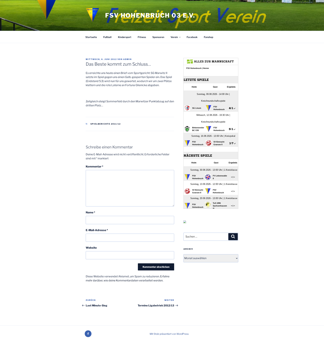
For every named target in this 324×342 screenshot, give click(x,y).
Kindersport (124, 37)
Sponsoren (158, 37)
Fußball (107, 37)
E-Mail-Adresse (97, 230)
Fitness (142, 37)
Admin (127, 59)
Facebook (192, 37)
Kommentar (94, 166)
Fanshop (208, 37)
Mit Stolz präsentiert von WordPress (169, 333)
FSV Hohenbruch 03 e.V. (150, 15)
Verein (174, 37)
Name (90, 212)
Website (91, 247)
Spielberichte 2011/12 (105, 124)
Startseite (91, 37)
